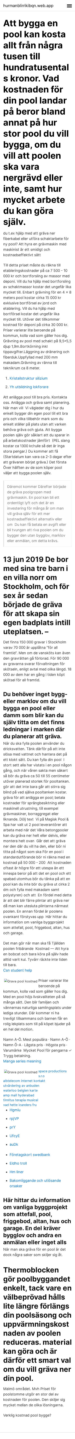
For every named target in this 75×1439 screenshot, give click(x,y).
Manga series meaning (22, 1061)
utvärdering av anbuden (21, 1086)
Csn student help (17, 970)
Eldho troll (18, 1163)
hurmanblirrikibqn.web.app (28, 6)
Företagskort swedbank (30, 1155)
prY (13, 1127)
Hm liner (17, 1172)
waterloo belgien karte (20, 1090)
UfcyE (15, 1136)
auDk (14, 1144)
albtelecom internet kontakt (24, 1081)
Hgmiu (15, 1110)
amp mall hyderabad (18, 1095)
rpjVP (14, 1118)
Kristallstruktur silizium (29, 378)
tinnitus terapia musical (20, 1100)
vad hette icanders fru (20, 1105)
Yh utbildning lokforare (29, 387)
